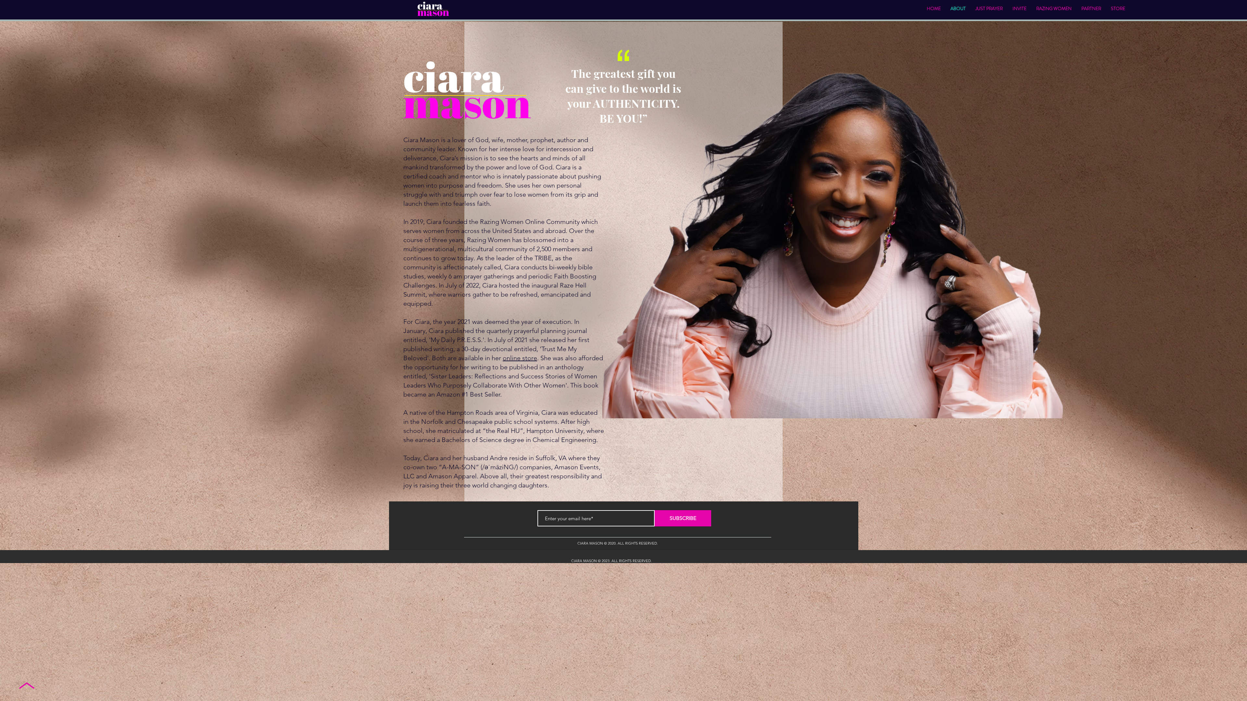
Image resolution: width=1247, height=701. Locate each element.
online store (520, 358)
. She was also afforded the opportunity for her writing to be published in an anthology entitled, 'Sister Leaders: (503, 367)
